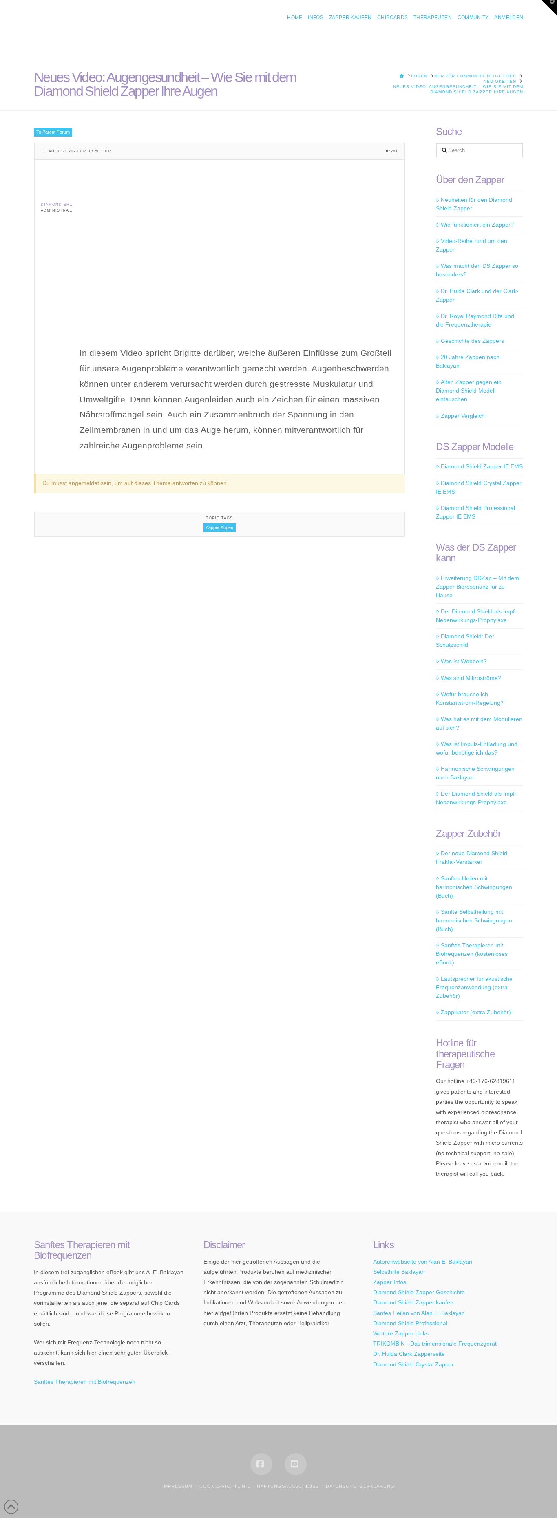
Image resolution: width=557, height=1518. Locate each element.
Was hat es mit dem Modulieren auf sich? (479, 723)
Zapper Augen (219, 527)
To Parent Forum (53, 132)
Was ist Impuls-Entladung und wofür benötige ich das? (476, 748)
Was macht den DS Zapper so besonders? (477, 270)
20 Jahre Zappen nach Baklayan (467, 361)
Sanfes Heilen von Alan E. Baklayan (419, 1313)
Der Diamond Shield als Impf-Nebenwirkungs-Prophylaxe (476, 615)
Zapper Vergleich (462, 416)
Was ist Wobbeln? (463, 661)
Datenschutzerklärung (360, 1486)
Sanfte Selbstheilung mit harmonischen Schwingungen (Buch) (474, 920)
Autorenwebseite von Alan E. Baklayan (422, 1261)
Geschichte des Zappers (472, 341)
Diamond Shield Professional (410, 1323)
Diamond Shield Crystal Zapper (413, 1364)
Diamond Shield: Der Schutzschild (465, 640)
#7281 (392, 151)
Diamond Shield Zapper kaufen (413, 1302)
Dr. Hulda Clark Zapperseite (409, 1353)
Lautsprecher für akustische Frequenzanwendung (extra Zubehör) (474, 987)
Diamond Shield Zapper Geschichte (419, 1292)
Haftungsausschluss (288, 1486)
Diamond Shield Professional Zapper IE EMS (475, 512)
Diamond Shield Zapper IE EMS (481, 466)
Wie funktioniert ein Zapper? (477, 224)
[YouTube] (296, 1464)
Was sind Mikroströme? (471, 678)
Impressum (177, 1486)
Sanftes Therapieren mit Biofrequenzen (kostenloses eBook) (472, 954)
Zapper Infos (389, 1282)
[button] (549, 7)
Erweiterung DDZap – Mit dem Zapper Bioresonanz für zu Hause (477, 586)
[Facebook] (261, 1464)
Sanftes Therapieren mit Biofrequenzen (84, 1382)
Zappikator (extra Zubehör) (476, 1012)
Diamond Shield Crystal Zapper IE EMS (478, 487)
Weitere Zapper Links (401, 1333)
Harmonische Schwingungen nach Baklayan (475, 773)
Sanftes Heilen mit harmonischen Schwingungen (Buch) (474, 887)
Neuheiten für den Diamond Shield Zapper (474, 204)
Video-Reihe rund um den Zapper (471, 245)
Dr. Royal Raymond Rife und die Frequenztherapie (475, 320)
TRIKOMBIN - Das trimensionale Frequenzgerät (435, 1343)
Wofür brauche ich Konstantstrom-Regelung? (470, 698)
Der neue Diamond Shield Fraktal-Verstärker (471, 857)
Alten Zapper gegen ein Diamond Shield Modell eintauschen (468, 390)
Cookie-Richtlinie (224, 1486)
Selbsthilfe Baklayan (399, 1272)
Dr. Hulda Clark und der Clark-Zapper (477, 295)
